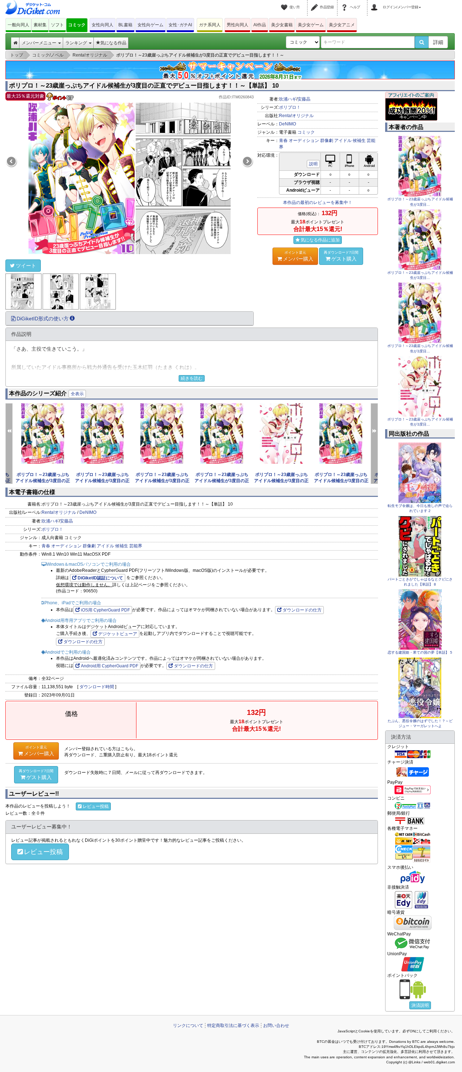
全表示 (77, 393)
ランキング (76, 42)
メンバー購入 (298, 256)
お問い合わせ (276, 1025)
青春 (283, 140)
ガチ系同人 (210, 24)
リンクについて (188, 1025)
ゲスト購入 (341, 256)
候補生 (359, 140)
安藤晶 (303, 99)
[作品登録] (315, 2)
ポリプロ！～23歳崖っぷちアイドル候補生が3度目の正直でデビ (43, 480)
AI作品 (259, 24)
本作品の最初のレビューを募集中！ (317, 202)
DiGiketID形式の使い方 (43, 318)
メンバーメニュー (39, 42)
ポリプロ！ (290, 107)
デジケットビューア (117, 633)
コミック (77, 24)
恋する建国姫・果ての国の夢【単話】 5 (420, 652)
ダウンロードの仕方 (302, 610)
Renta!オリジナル (296, 115)
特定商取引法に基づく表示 (233, 1025)
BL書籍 (125, 24)
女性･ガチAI (180, 24)
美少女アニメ (342, 24)
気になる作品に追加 (320, 240)
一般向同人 (18, 24)
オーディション (304, 140)
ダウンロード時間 (96, 686)
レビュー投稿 (96, 806)
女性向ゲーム (151, 24)
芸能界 (135, 545)
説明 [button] (313, 163)
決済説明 (420, 1005)
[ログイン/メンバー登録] (375, 2)
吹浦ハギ (287, 99)
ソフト (57, 24)
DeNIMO (287, 123)
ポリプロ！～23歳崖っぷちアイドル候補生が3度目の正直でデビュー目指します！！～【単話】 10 (144, 85)
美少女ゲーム (311, 24)
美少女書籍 (282, 24)
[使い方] (285, 2)
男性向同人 (237, 24)
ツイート (26, 265)
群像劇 (326, 140)
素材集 (40, 24)
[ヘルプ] (345, 2)
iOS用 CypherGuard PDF (105, 610)
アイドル (343, 140)
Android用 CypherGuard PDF (109, 665)
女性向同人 (102, 24)
